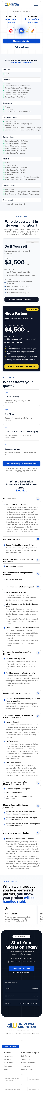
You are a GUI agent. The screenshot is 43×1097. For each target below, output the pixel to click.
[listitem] (21, 271)
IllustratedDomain (28, 1030)
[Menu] (36, 4)
